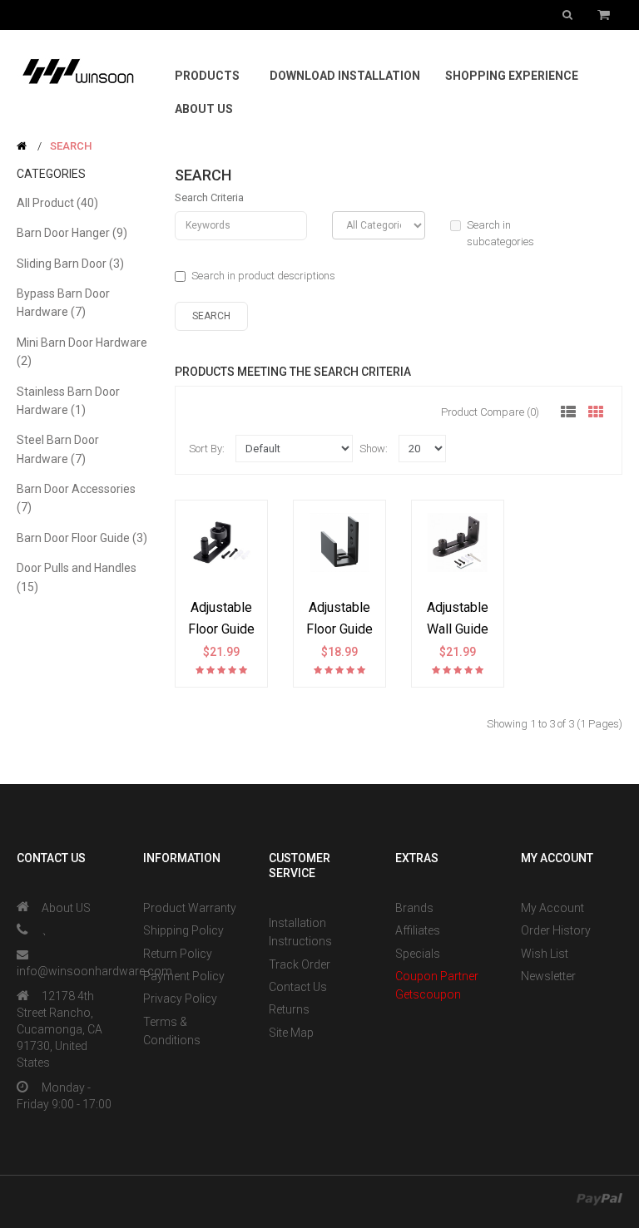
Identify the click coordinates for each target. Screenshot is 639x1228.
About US (66, 908)
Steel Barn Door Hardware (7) (58, 449)
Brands (414, 908)
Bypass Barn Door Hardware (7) (63, 302)
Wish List (544, 953)
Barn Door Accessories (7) (76, 498)
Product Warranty (189, 908)
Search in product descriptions (263, 275)
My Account (552, 908)
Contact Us (298, 987)
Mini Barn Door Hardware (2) (82, 351)
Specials (417, 953)
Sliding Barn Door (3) (70, 263)
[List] (568, 412)
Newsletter (548, 976)
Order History (556, 930)
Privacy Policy (180, 998)
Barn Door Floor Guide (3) (82, 538)
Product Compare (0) (490, 412)
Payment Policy (184, 976)
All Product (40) (57, 203)
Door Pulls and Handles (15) (76, 577)
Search (71, 146)
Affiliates (417, 930)
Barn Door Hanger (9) (72, 232)
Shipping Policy (183, 930)
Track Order (299, 964)
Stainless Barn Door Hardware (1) (68, 401)
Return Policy (177, 953)
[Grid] (595, 412)
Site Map (291, 1032)
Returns (289, 1009)
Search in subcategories (500, 234)
